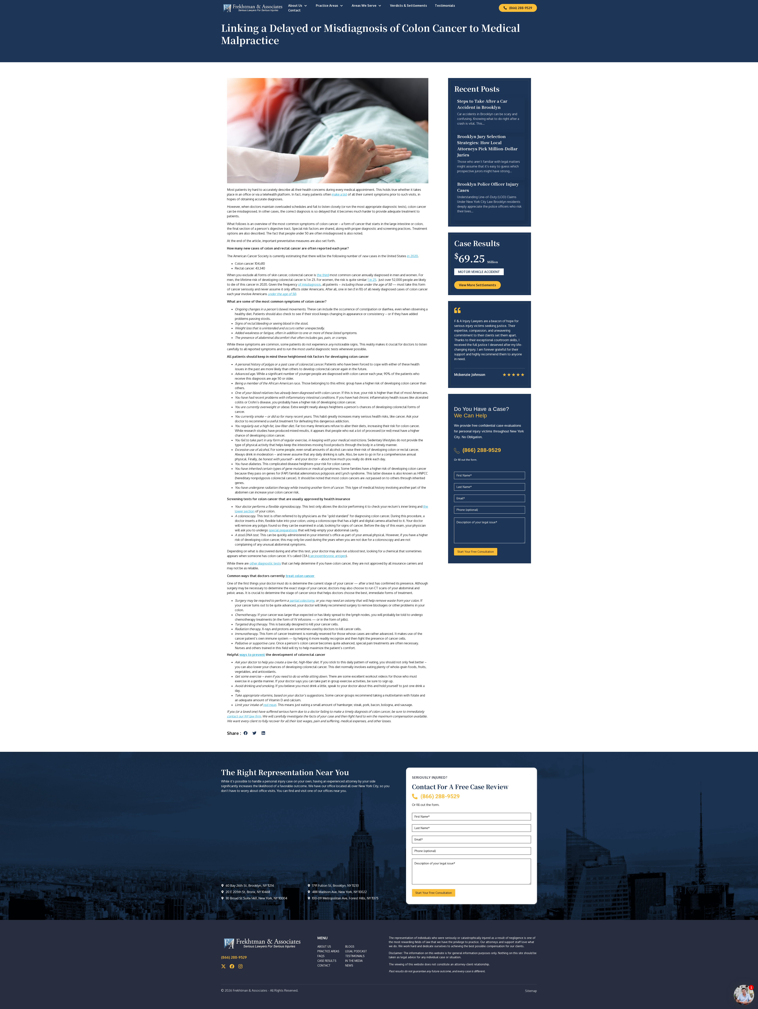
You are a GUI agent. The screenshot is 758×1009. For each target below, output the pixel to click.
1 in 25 (372, 280)
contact (233, 716)
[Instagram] (240, 966)
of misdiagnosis (309, 284)
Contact (294, 10)
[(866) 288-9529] (457, 451)
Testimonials (445, 6)
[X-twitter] (223, 966)
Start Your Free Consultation (475, 551)
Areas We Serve (364, 6)
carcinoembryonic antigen (327, 556)
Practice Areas (327, 6)
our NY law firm (250, 716)
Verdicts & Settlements (408, 6)
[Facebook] (232, 966)
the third (323, 275)
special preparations (283, 530)
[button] (245, 733)
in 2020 (412, 256)
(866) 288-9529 (481, 450)
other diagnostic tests (265, 563)
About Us (295, 6)
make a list (339, 194)
